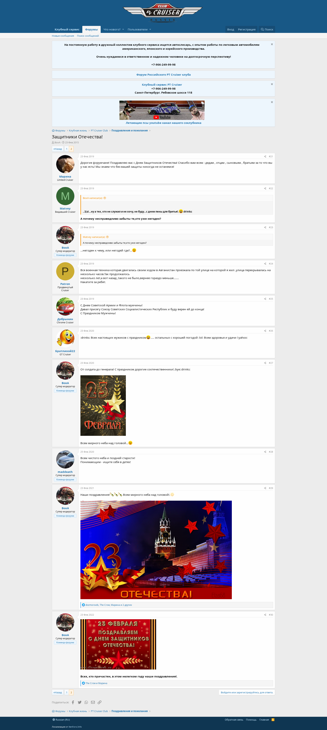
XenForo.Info (75, 726)
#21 (271, 156)
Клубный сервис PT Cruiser (162, 84)
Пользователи (138, 29)
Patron (65, 284)
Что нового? (112, 29)
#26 (271, 330)
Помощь (251, 719)
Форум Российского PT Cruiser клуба (163, 74)
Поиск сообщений (88, 35)
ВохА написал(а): (93, 198)
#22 (271, 188)
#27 (271, 363)
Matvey (65, 208)
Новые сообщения (63, 35)
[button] (123, 29)
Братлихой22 (65, 351)
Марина (65, 176)
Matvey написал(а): (94, 237)
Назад (58, 148)
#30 (271, 614)
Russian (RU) (62, 719)
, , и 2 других (109, 605)
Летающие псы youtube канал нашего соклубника (163, 123)
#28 (271, 451)
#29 (271, 488)
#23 (271, 227)
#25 (271, 298)
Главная (264, 719)
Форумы (91, 29)
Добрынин (65, 319)
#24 (271, 263)
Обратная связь (234, 719)
